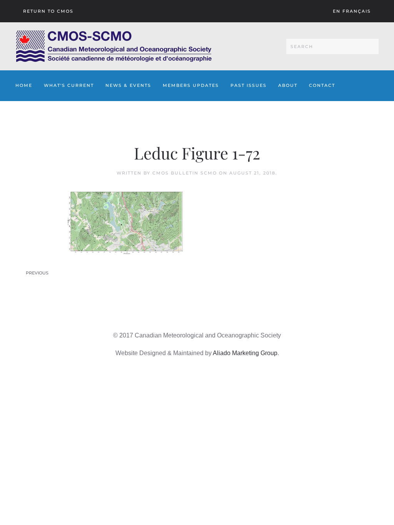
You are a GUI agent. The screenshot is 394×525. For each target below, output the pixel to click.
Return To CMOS (48, 11)
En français (352, 11)
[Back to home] (113, 46)
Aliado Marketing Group (245, 353)
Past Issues (248, 85)
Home (23, 85)
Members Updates (191, 85)
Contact (322, 85)
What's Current (69, 85)
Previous (37, 273)
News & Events (128, 85)
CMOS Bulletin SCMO (184, 173)
